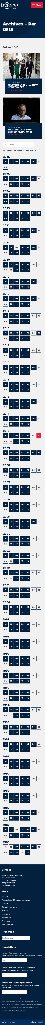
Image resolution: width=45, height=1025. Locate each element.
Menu (38, 5)
